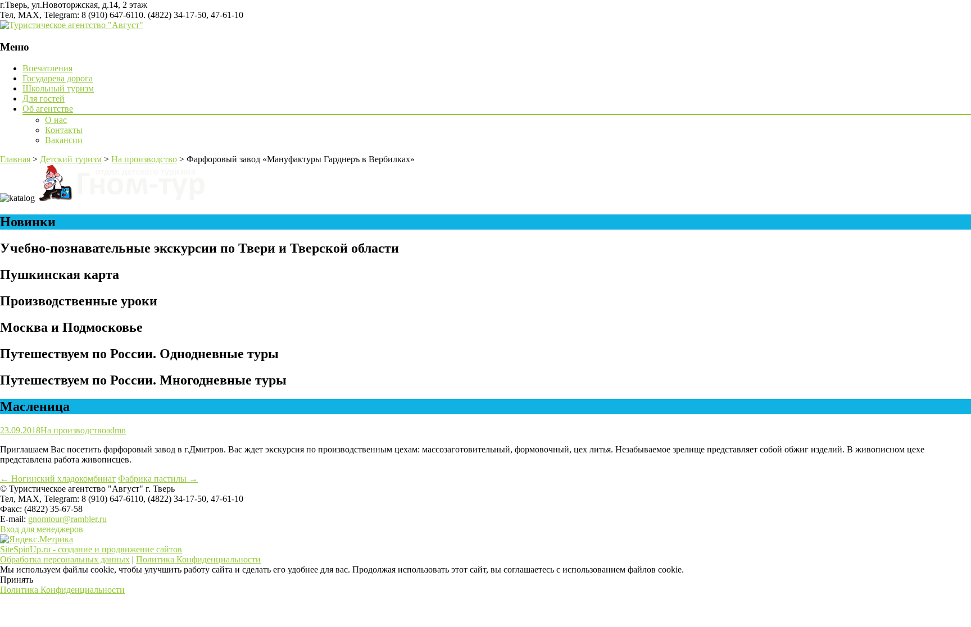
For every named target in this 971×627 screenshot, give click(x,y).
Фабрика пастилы (158, 478)
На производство (73, 430)
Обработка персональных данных (65, 559)
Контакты (64, 130)
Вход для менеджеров (41, 529)
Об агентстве (47, 108)
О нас (56, 120)
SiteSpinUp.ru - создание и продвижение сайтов (91, 549)
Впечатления (47, 68)
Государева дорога (57, 78)
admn (116, 430)
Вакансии (64, 140)
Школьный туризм (58, 88)
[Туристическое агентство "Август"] (71, 25)
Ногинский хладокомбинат (58, 478)
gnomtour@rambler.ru (67, 519)
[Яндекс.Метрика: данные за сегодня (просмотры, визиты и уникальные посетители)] (36, 539)
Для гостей (43, 98)
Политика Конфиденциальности (198, 559)
